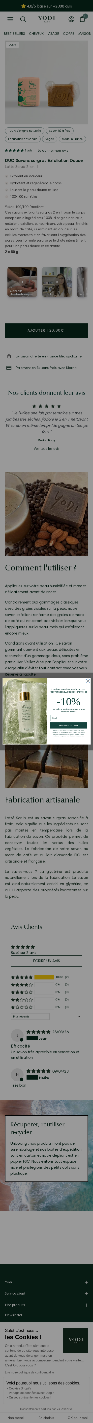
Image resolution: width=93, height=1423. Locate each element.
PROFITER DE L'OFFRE (68, 725)
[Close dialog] (88, 681)
